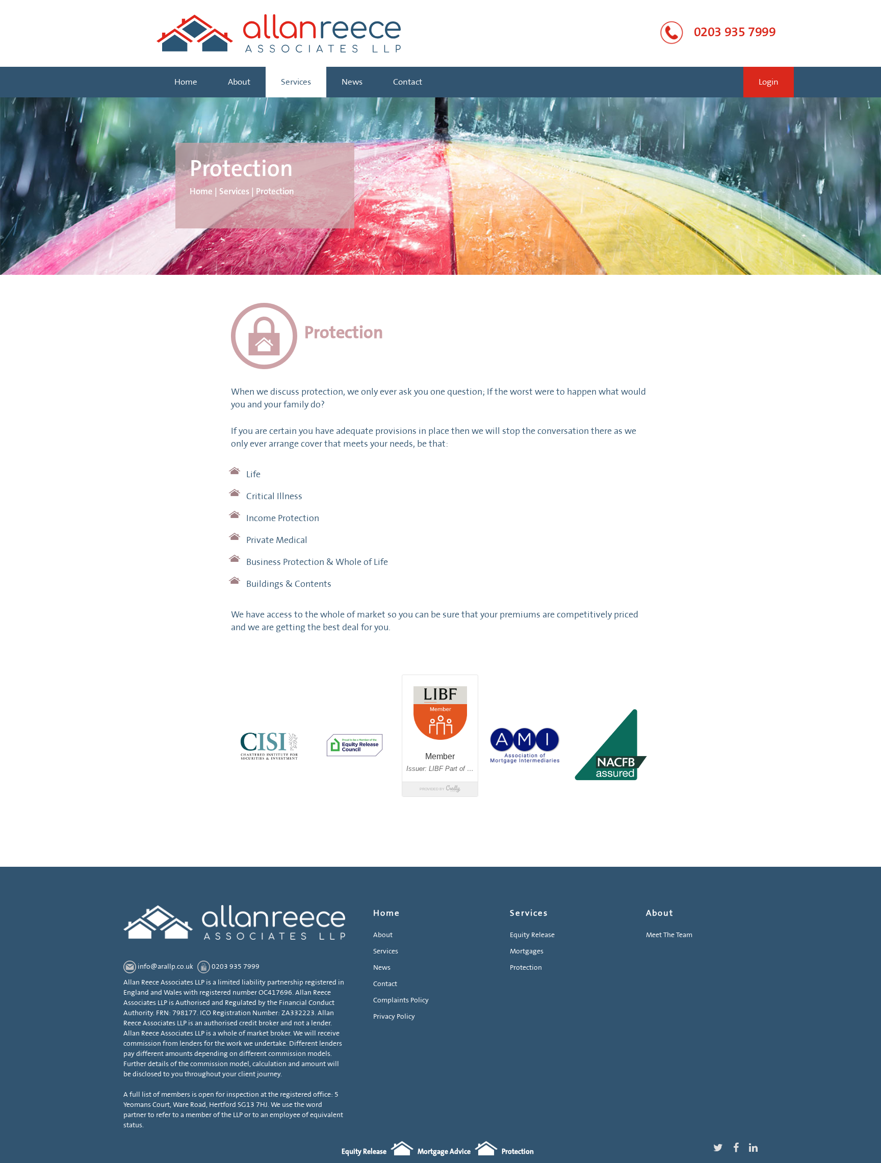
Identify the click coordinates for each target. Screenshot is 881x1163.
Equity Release (532, 935)
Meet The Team (669, 935)
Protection (526, 968)
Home (185, 82)
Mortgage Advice (444, 1152)
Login (769, 82)
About (239, 82)
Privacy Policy (394, 1017)
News (352, 82)
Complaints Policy (401, 1000)
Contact (407, 82)
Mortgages (526, 951)
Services (296, 82)
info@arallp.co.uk (165, 967)
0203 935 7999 (735, 32)
